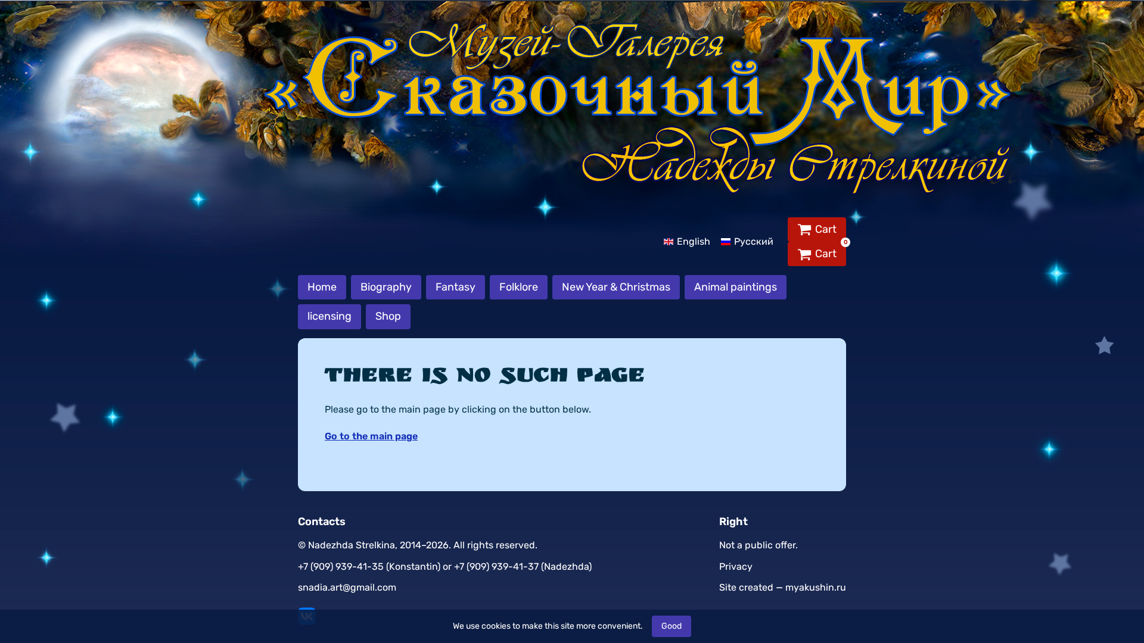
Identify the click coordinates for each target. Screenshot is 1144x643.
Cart (826, 229)
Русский (753, 241)
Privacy (736, 566)
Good (671, 626)
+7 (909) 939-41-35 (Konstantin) (369, 566)
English (693, 241)
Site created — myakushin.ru (782, 587)
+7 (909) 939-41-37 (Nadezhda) (523, 566)
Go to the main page (371, 436)
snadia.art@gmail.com (347, 587)
